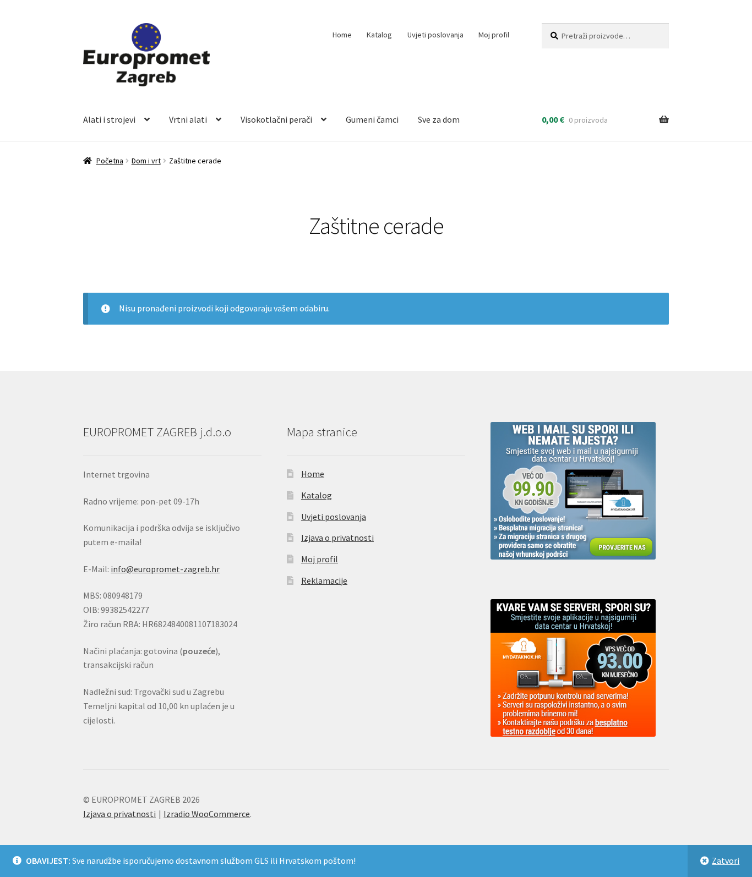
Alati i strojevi (109, 119)
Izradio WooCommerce (207, 813)
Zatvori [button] (725, 860)
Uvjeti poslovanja (435, 35)
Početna (109, 161)
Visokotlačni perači (276, 119)
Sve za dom (439, 119)
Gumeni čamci (372, 119)
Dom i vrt (146, 161)
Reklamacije (324, 580)
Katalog (379, 35)
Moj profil (493, 35)
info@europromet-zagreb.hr (165, 568)
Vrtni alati (188, 119)
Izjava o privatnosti (337, 537)
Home (342, 35)
